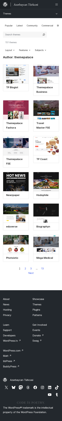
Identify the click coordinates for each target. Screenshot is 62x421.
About (6, 299)
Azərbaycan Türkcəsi (21, 379)
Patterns (37, 315)
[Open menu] (57, 4)
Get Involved (40, 324)
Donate (38, 335)
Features (23, 50)
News (6, 304)
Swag (37, 340)
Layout (8, 50)
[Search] (44, 35)
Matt (7, 355)
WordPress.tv (12, 340)
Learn (6, 324)
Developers (9, 335)
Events (36, 330)
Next (31, 272)
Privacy (7, 315)
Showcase (38, 299)
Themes (7, 13)
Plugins (36, 309)
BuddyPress (11, 366)
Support (7, 330)
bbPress (9, 361)
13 (42, 268)
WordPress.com (13, 350)
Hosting (7, 309)
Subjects (39, 50)
